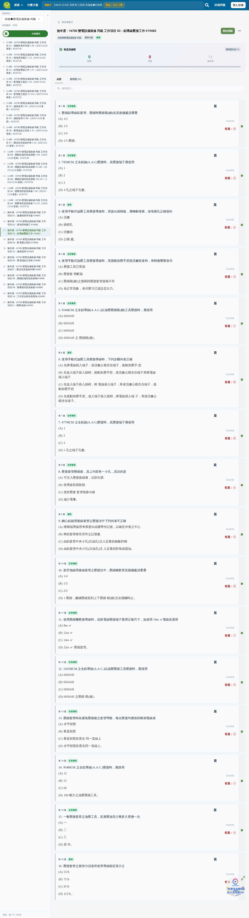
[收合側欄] (47, 15)
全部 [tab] (59, 79)
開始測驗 (228, 30)
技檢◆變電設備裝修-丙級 (69, 38)
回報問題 (219, 5)
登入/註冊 (238, 5)
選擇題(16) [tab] (75, 79)
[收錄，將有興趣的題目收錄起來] (215, 106)
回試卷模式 (67, 22)
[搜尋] (207, 5)
